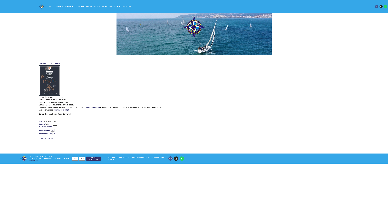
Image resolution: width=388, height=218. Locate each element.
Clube (49, 6)
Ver (55, 127)
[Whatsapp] (385, 6)
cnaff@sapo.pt (34, 160)
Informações (107, 6)
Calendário (79, 6)
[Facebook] (376, 6)
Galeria (97, 6)
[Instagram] (381, 6)
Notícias (89, 6)
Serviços (117, 6)
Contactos (127, 6)
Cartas (68, 6)
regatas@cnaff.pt (92, 107)
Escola (58, 6)
